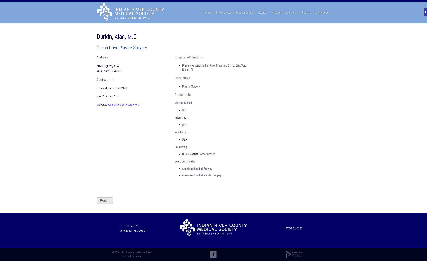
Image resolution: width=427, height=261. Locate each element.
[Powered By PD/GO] (294, 257)
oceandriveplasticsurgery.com (124, 104)
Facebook (213, 254)
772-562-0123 (294, 228)
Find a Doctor (223, 12)
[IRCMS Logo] (213, 237)
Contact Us (322, 12)
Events (262, 12)
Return (105, 200)
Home (207, 12)
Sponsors (291, 12)
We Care (276, 12)
